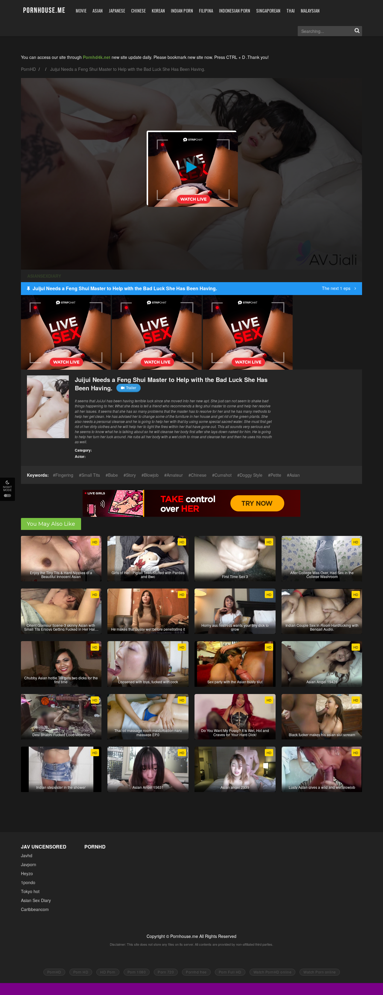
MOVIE (81, 10)
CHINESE (138, 10)
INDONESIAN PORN (234, 10)
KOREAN (158, 10)
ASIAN (97, 10)
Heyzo (27, 873)
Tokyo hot (30, 891)
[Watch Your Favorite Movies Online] (44, 10)
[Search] (357, 31)
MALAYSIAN (310, 10)
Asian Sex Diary (36, 900)
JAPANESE (117, 10)
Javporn (28, 864)
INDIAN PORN (182, 10)
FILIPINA (206, 10)
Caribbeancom (35, 909)
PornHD (28, 69)
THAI (290, 10)
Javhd (26, 855)
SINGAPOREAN (268, 10)
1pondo (28, 882)
